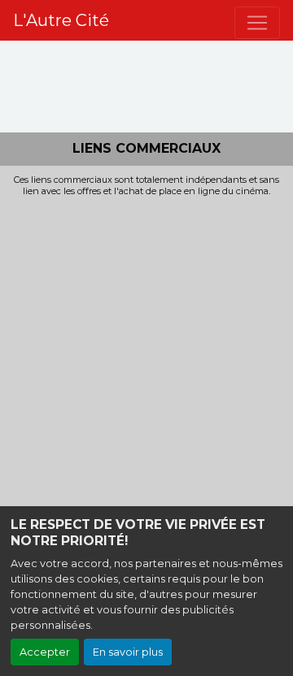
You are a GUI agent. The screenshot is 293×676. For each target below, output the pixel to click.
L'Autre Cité (61, 20)
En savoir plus (128, 652)
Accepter (45, 652)
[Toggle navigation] (257, 22)
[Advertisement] (146, 351)
